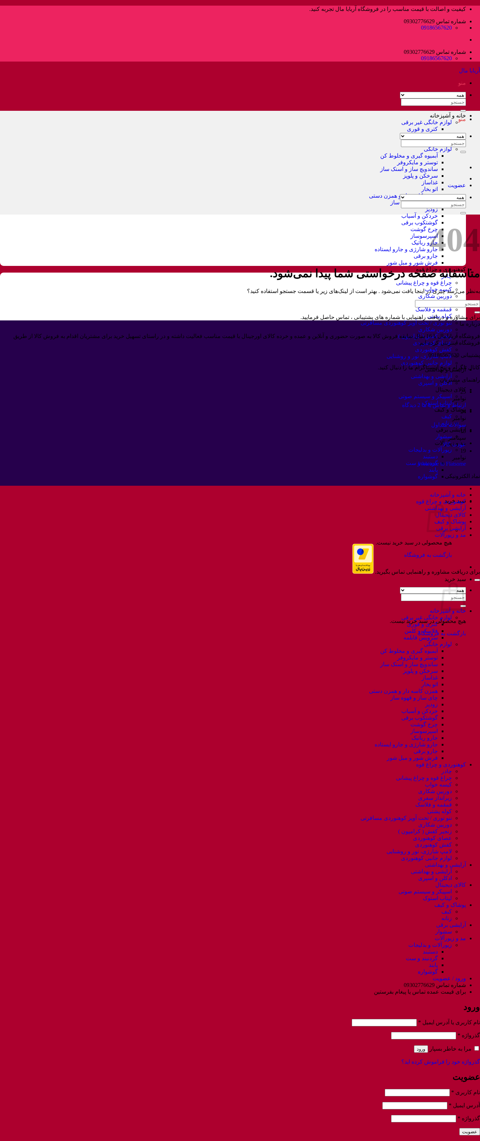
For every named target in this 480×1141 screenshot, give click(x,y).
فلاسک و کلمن (421, 631)
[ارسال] (463, 152)
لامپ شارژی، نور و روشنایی (419, 356)
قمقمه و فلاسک (433, 309)
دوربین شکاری (435, 296)
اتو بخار (429, 189)
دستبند (430, 456)
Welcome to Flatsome (442, 464)
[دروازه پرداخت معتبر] (363, 572)
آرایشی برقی (451, 430)
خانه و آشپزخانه (448, 116)
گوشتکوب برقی (419, 222)
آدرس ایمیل (464, 1105)
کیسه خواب (438, 785)
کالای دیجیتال (450, 390)
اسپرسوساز (424, 236)
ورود (421, 1049)
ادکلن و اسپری (435, 383)
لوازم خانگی (438, 149)
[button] (462, 83)
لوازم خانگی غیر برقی (426, 122)
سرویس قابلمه (420, 637)
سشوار (443, 436)
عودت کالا (454, 444)
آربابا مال (469, 71)
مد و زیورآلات (450, 535)
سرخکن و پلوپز (420, 176)
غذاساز (430, 182)
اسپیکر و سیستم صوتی (425, 396)
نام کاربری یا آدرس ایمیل (449, 1022)
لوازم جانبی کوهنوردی (426, 363)
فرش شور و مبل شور (412, 263)
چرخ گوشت (424, 229)
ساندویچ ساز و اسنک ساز (409, 169)
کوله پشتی (439, 316)
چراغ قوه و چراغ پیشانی (424, 283)
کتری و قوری (422, 129)
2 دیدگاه (411, 405)
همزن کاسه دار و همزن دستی (403, 691)
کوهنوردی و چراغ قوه (441, 501)
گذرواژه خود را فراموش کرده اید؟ (440, 1062)
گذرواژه (469, 1035)
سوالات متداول (448, 425)
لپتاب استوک (437, 898)
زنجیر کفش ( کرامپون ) (425, 831)
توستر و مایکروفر (417, 162)
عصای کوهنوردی (432, 838)
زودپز (431, 209)
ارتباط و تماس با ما (444, 405)
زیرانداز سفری (435, 798)
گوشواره (428, 476)
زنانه (446, 918)
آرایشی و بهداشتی (431, 376)
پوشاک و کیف (450, 410)
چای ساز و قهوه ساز (414, 698)
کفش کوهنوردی (433, 349)
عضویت (469, 1131)
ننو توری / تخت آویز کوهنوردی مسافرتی (406, 323)
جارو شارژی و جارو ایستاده (406, 249)
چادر (446, 771)
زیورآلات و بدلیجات (430, 450)
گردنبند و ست (422, 958)
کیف (446, 416)
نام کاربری (465, 1092)
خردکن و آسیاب (419, 216)
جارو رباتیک (424, 243)
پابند (433, 470)
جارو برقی (426, 256)
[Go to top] (477, 580)
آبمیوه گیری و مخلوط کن (409, 156)
